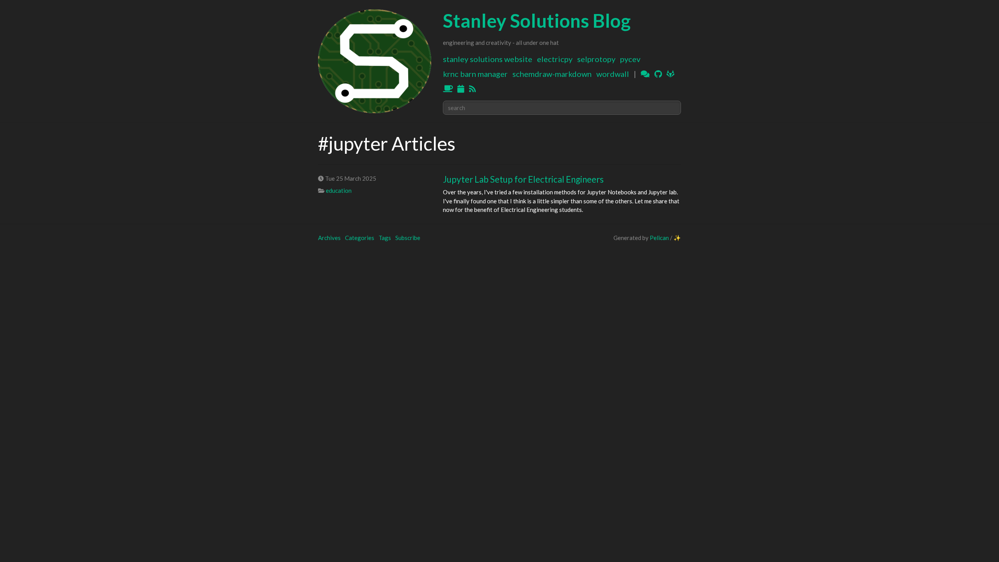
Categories (359, 237)
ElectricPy (554, 59)
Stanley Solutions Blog (537, 20)
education (339, 190)
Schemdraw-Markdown (552, 73)
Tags (385, 237)
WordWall (612, 73)
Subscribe (407, 237)
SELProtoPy (596, 59)
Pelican (659, 237)
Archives (329, 237)
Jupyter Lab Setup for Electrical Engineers (523, 179)
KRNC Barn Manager (475, 73)
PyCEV (630, 59)
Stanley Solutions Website (487, 59)
